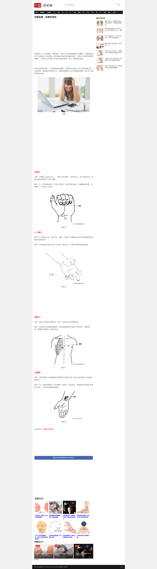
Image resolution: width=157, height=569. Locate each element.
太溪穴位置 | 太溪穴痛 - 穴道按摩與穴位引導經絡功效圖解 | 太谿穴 (113, 52)
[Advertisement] (63, 39)
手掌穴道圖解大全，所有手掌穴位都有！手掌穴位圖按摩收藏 (113, 37)
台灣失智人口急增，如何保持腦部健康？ (44, 554)
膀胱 (79, 12)
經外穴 (114, 12)
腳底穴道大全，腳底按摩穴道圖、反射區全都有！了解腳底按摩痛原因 (113, 22)
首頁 (37, 12)
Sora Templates (53, 567)
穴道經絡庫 (40, 567)
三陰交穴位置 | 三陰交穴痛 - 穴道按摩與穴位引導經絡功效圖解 (113, 59)
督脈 (109, 12)
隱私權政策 (60, 567)
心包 (88, 12)
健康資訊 (42, 12)
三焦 (92, 12)
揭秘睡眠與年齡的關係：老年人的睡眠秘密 (64, 554)
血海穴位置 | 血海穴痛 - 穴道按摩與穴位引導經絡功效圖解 (113, 66)
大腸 (59, 12)
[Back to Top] (121, 567)
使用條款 (66, 567)
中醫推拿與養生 (48, 429)
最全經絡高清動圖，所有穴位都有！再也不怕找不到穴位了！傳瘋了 (113, 30)
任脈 (105, 12)
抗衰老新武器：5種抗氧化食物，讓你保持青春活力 (83, 554)
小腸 (75, 12)
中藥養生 (49, 12)
